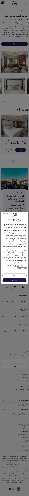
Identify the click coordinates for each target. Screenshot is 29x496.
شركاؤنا (24, 270)
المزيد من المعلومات (22, 268)
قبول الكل (14, 280)
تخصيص (14, 275)
